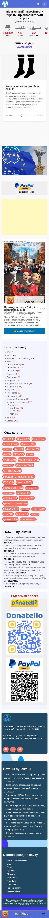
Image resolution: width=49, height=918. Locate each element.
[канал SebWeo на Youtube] (6, 749)
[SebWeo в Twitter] (20, 749)
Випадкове (12, 377)
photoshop (33, 449)
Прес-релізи (12, 396)
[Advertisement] (24, 217)
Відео (9, 361)
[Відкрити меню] (43, 914)
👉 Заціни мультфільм (24, 330)
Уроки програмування (17, 402)
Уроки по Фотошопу (16, 399)
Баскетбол (15, 364)
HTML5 (38, 438)
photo (18, 449)
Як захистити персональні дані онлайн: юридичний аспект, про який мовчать (23, 546)
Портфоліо (12, 392)
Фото (9, 417)
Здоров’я (11, 870)
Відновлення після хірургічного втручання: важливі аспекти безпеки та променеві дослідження (24, 570)
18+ (8, 352)
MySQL (13, 411)
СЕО (8, 482)
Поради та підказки (18, 476)
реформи (38, 509)
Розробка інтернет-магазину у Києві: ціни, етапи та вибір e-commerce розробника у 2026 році (25, 578)
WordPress (28, 459)
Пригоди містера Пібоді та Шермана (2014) (21, 308)
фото (8, 514)
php (7, 454)
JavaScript (14, 408)
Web (9, 459)
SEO (9, 355)
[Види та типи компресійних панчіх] (24, 67)
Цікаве (10, 420)
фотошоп (22, 514)
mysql (7, 449)
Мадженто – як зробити (17, 383)
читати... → (29, 107)
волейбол (23, 492)
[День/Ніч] (44, 4)
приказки (11, 508)
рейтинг (25, 509)
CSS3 (8, 438)
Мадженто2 (25, 464)
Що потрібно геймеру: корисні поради (23, 583)
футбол (35, 514)
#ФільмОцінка (13, 891)
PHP (12, 414)
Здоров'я (11, 380)
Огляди (12, 470)
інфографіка (28, 519)
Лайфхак (8, 465)
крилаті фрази (15, 503)
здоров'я (27, 497)
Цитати (24, 482)
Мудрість (11, 389)
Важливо (11, 374)
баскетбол (31, 488)
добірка (10, 497)
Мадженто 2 (12, 386)
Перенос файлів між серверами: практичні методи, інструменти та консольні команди (24, 538)
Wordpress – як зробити (18, 358)
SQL (30, 454)
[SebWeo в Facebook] (13, 749)
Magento (28, 444)
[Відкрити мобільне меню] (22, 4)
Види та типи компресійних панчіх (22, 87)
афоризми (13, 487)
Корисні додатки (14, 887)
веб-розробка (8, 493)
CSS (12, 404)
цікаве (10, 519)
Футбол (13, 370)
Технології (12, 877)
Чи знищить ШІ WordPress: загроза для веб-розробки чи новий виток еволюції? (25, 555)
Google (23, 438)
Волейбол (14, 367)
